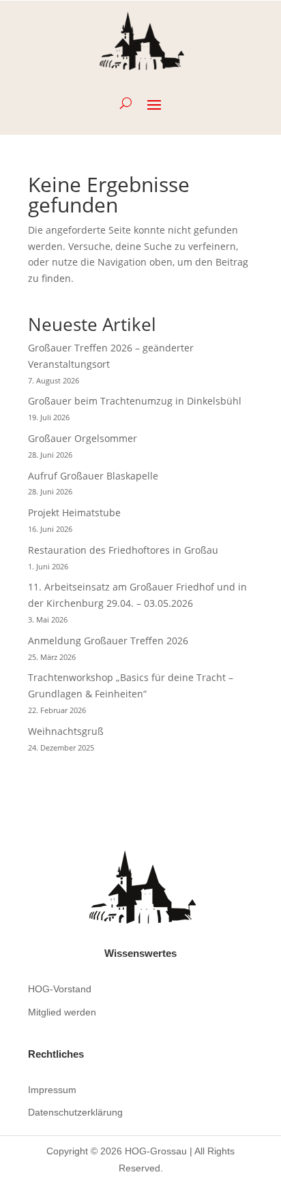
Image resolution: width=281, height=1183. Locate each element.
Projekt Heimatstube (74, 512)
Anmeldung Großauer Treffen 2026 (108, 640)
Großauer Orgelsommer (82, 438)
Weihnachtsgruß (66, 731)
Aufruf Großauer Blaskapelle (93, 475)
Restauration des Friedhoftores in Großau (123, 549)
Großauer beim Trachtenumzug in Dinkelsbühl (134, 400)
